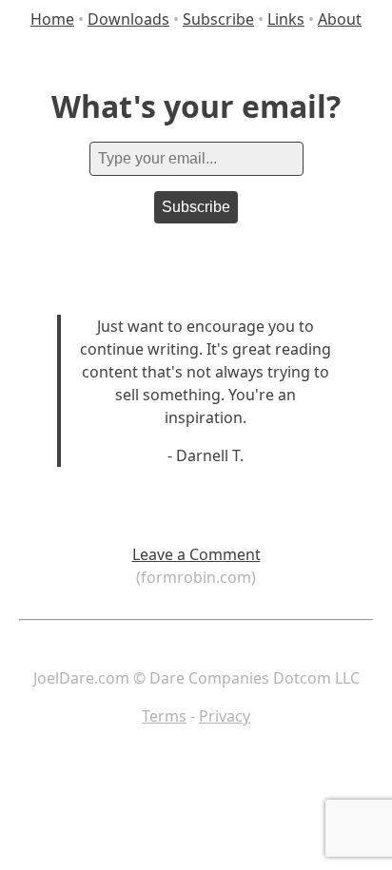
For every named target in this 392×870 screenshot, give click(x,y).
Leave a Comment (196, 554)
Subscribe (218, 19)
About (340, 19)
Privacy (224, 716)
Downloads (128, 19)
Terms (164, 716)
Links (285, 19)
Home (52, 19)
